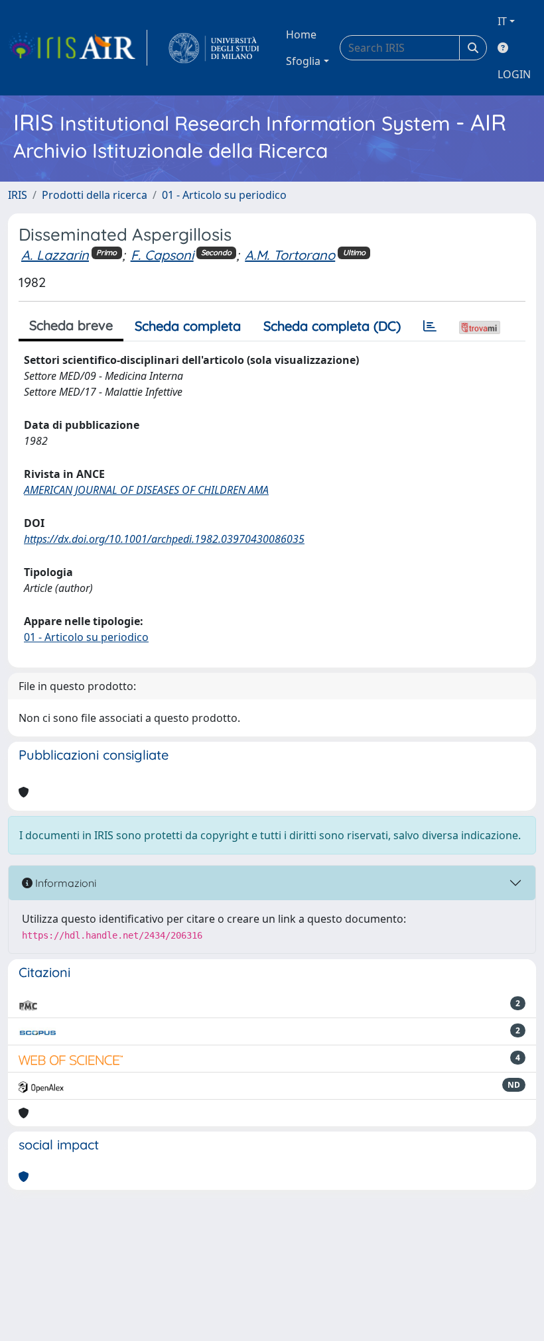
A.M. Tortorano (290, 255)
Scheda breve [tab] (71, 325)
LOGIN (514, 74)
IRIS (17, 195)
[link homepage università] (214, 48)
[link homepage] (77, 48)
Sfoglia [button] (303, 61)
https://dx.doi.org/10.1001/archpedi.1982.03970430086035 (164, 539)
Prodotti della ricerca (94, 195)
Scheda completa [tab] (188, 326)
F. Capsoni (162, 255)
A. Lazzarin (55, 255)
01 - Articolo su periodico (224, 195)
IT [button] (502, 21)
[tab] (430, 326)
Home (301, 34)
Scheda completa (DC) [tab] (332, 326)
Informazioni (64, 883)
